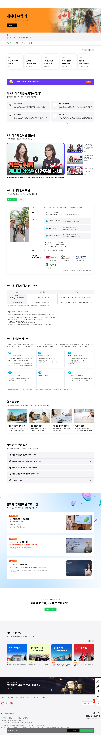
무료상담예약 (49, 609)
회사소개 (3, 697)
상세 (17, 43)
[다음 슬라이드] (93, 50)
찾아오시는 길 (45, 697)
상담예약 (86, 730)
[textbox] (91, 703)
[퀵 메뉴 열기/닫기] (94, 701)
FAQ (23, 43)
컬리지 (21, 199)
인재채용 (36, 697)
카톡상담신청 (73, 730)
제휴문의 (29, 697)
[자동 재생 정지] (85, 50)
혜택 (31, 43)
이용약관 (10, 697)
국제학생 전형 (11, 199)
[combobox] (91, 703)
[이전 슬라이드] (89, 50)
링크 (23, 363)
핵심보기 (9, 43)
